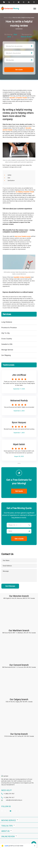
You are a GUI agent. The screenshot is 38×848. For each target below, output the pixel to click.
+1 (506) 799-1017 (9, 797)
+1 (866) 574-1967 (9, 793)
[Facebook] (14, 2)
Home (5, 17)
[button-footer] (17, 819)
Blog (10, 17)
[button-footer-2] (14, 825)
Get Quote (19, 491)
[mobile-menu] (35, 8)
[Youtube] (18, 2)
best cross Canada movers (23, 236)
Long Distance (6, 322)
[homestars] (4, 2)
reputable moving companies (22, 277)
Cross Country (6, 339)
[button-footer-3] (11, 830)
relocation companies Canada (18, 97)
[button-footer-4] (16, 836)
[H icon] (28, 2)
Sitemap (25, 846)
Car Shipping (6, 355)
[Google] (34, 2)
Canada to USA (6, 344)
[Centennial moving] (10, 9)
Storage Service (7, 350)
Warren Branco (26, 37)
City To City (5, 333)
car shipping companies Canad (24, 192)
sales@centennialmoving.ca (14, 800)
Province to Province (9, 328)
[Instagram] (23, 2)
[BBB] (9, 2)
